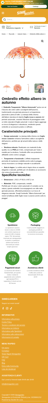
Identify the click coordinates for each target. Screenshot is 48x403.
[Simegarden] (25, 13)
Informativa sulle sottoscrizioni (13, 334)
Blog (3, 363)
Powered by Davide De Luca (12, 400)
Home (4, 34)
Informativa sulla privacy (11, 319)
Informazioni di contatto (10, 337)
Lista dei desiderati (9, 369)
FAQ (3, 360)
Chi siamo (5, 348)
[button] (12, 27)
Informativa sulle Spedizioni (12, 331)
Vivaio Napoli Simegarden (11, 354)
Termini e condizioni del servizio (13, 325)
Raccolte (11, 34)
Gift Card (5, 357)
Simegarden (19, 395)
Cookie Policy (7, 322)
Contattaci (5, 351)
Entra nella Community (10, 366)
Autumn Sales (22, 34)
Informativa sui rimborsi (10, 328)
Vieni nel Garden (12, 6)
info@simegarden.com (10, 384)
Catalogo (35, 6)
